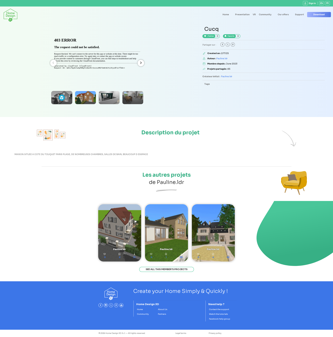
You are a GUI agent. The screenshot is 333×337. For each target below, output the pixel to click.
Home (226, 14)
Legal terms (180, 333)
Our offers (283, 14)
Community (265, 14)
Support (299, 14)
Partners (162, 314)
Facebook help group (219, 319)
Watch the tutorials (218, 314)
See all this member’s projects (166, 269)
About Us (162, 309)
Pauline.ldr (222, 58)
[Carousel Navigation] (97, 63)
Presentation (242, 14)
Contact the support (219, 309)
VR (254, 14)
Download (319, 14)
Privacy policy (215, 333)
